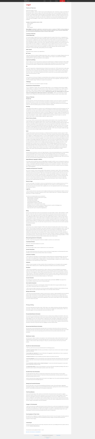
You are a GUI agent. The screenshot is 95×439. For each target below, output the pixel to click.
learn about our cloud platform (35, 431)
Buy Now (27, 431)
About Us (68, 0)
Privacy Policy (58, 435)
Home (45, 0)
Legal (62, 0)
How (50, 0)
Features (56, 0)
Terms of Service (36, 435)
